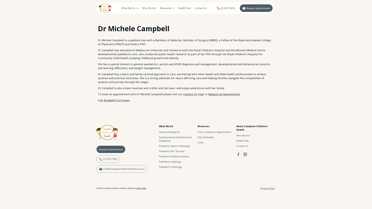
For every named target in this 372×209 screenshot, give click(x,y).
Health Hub (184, 8)
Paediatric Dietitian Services (174, 156)
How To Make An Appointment (214, 132)
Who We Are (149, 8)
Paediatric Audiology (170, 161)
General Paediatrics (169, 132)
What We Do (128, 8)
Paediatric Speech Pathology (174, 146)
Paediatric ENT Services (172, 151)
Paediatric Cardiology (170, 167)
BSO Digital (141, 188)
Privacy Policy (267, 188)
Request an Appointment (224, 94)
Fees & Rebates (206, 137)
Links (200, 142)
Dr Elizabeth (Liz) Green (114, 100)
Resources (165, 8)
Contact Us (201, 8)
